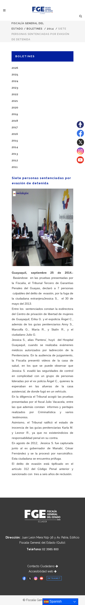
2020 (15, 107)
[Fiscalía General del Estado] (42, 10)
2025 (15, 74)
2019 (15, 114)
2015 (15, 140)
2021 (15, 100)
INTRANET (54, 578)
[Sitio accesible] (80, 127)
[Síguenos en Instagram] (80, 153)
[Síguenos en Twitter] (80, 144)
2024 (15, 81)
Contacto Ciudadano (41, 566)
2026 (15, 67)
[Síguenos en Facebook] (80, 136)
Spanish (55, 601)
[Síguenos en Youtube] (80, 162)
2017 (15, 127)
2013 (15, 153)
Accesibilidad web (41, 571)
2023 (15, 87)
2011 (15, 167)
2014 (50, 28)
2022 (15, 94)
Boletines (34, 28)
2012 (15, 160)
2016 (15, 134)
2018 (15, 120)
